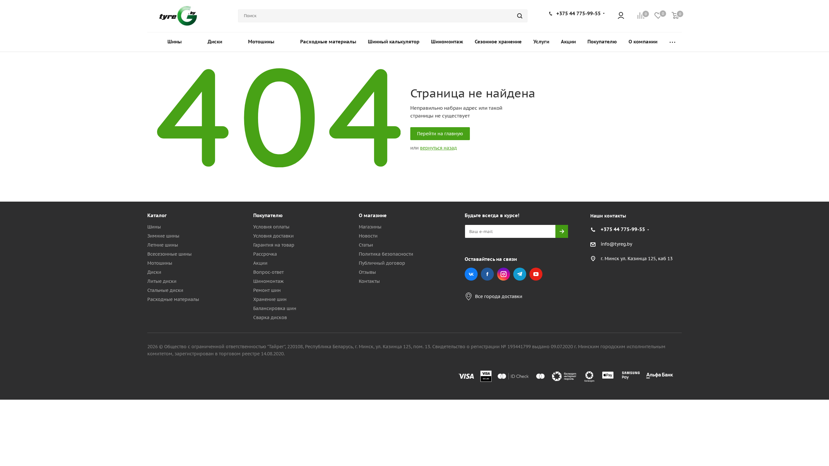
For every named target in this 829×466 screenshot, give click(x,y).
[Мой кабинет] (621, 16)
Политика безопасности (386, 254)
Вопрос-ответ (268, 272)
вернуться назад (438, 148)
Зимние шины (163, 236)
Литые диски (161, 281)
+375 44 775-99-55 (578, 13)
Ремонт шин (267, 290)
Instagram (503, 274)
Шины (154, 227)
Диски (154, 272)
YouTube (535, 274)
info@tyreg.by (616, 244)
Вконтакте (471, 274)
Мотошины (159, 263)
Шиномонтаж (268, 281)
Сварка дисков (270, 317)
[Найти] (520, 15)
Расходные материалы (173, 299)
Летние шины (162, 245)
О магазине (373, 215)
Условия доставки (273, 236)
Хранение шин (270, 299)
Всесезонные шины (169, 254)
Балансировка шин (274, 308)
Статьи (366, 245)
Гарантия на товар (273, 245)
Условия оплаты (271, 227)
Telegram (519, 274)
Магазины (370, 227)
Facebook (487, 274)
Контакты (369, 281)
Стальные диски (165, 290)
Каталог (157, 215)
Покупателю (268, 215)
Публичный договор (382, 263)
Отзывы (367, 272)
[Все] (672, 41)
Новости (368, 236)
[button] (802, 162)
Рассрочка (265, 254)
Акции (260, 263)
